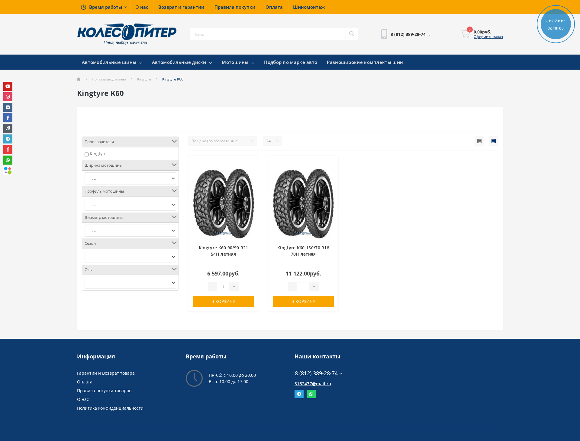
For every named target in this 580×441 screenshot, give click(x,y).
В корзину (223, 301)
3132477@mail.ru (313, 383)
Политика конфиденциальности (110, 408)
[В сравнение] (251, 172)
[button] (103, 7)
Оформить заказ (488, 36)
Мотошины (236, 62)
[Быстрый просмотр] (251, 181)
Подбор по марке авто (290, 62)
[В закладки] (251, 163)
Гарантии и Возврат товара (106, 373)
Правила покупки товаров (104, 390)
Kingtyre (144, 79)
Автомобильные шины (110, 62)
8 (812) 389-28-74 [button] (316, 373)
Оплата (84, 382)
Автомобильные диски (180, 62)
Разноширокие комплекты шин (365, 62)
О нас (83, 399)
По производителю (109, 79)
